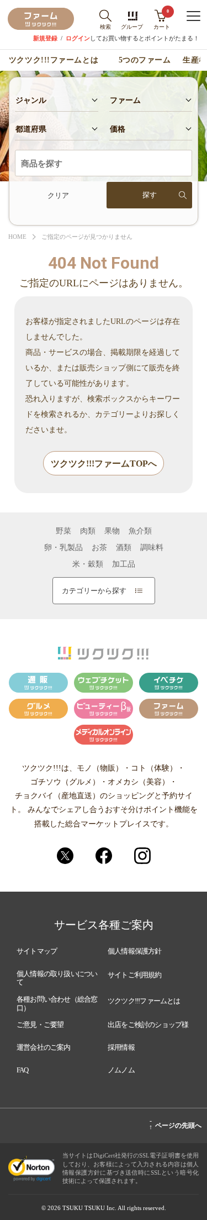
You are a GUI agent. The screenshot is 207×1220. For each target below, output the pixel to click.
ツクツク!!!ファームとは (53, 60)
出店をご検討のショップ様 (148, 1024)
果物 (112, 531)
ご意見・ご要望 (40, 1024)
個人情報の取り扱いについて (57, 978)
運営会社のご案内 (44, 1047)
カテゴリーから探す (94, 591)
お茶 (99, 548)
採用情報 (121, 1047)
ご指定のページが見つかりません (86, 237)
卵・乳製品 (63, 548)
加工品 (123, 564)
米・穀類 (87, 564)
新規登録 (45, 38)
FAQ (23, 1070)
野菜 (63, 531)
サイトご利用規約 (135, 975)
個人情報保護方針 (135, 951)
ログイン (78, 38)
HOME (17, 237)
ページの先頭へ (175, 1124)
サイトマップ (37, 951)
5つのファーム (145, 60)
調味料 (151, 548)
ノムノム (121, 1070)
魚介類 (140, 531)
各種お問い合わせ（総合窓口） (57, 1003)
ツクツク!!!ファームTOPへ (104, 463)
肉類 (87, 531)
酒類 (123, 548)
